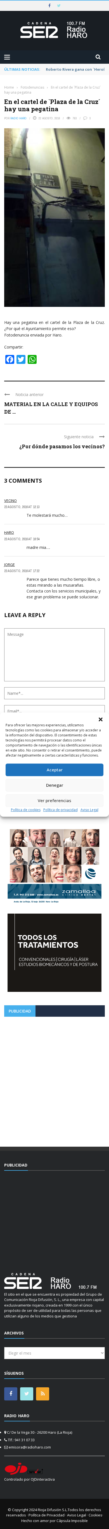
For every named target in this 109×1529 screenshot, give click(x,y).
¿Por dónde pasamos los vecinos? (62, 446)
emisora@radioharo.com (30, 1447)
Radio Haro (18, 118)
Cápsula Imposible (72, 1520)
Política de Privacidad (47, 1515)
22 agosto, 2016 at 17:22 (21, 571)
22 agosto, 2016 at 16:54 (21, 539)
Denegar (54, 785)
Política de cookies (26, 809)
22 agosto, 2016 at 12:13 (21, 507)
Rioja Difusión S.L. (53, 1509)
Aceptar (55, 769)
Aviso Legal (89, 809)
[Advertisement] (54, 1079)
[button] (100, 719)
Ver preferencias (54, 800)
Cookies (95, 1515)
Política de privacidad (60, 809)
